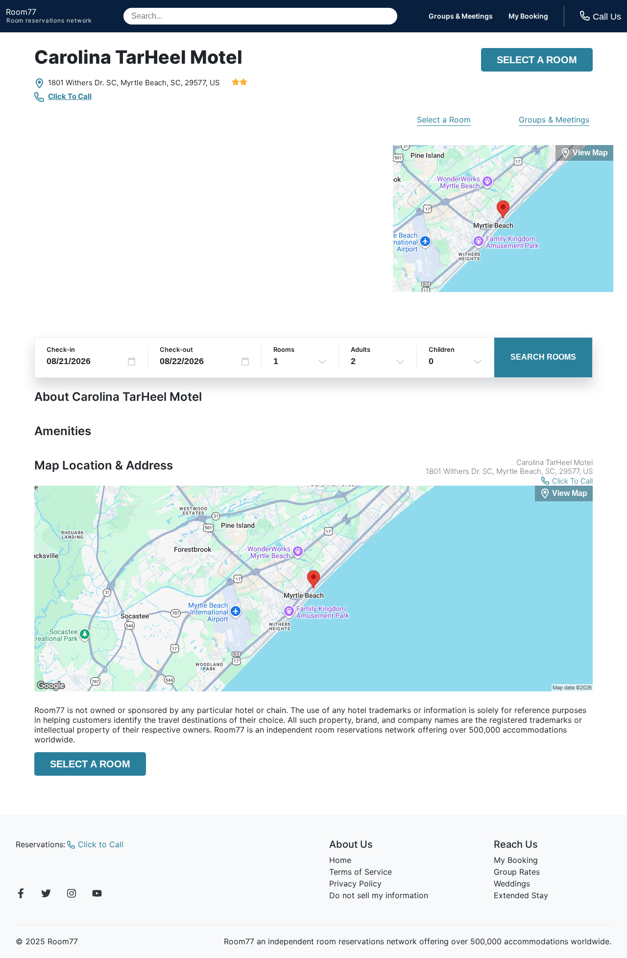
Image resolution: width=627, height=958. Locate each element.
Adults (360, 349)
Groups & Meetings (461, 16)
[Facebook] (20, 894)
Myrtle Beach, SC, (152, 82)
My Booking (528, 16)
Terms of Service (360, 872)
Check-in (61, 349)
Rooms (283, 349)
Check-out (176, 349)
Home (340, 860)
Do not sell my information (378, 895)
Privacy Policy (355, 883)
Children (442, 349)
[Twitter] (46, 894)
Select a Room (537, 59)
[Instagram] (71, 894)
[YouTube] (97, 894)
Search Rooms (543, 357)
